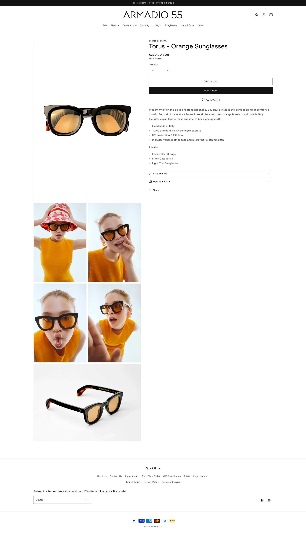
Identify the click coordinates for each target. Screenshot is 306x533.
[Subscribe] (87, 499)
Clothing (144, 25)
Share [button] (156, 190)
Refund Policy (133, 482)
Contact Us (116, 476)
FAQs (187, 476)
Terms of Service (171, 482)
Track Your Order (151, 476)
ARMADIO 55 (156, 527)
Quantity (153, 64)
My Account (132, 476)
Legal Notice (200, 476)
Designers (128, 25)
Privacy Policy (151, 482)
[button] (129, 25)
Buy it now (210, 90)
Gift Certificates (172, 476)
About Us (102, 476)
